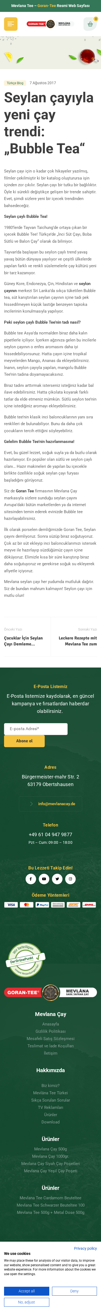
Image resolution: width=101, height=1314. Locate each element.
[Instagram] (70, 879)
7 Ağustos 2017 (43, 83)
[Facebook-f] (31, 879)
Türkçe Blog (15, 83)
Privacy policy (85, 1248)
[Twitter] (57, 879)
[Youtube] (44, 879)
